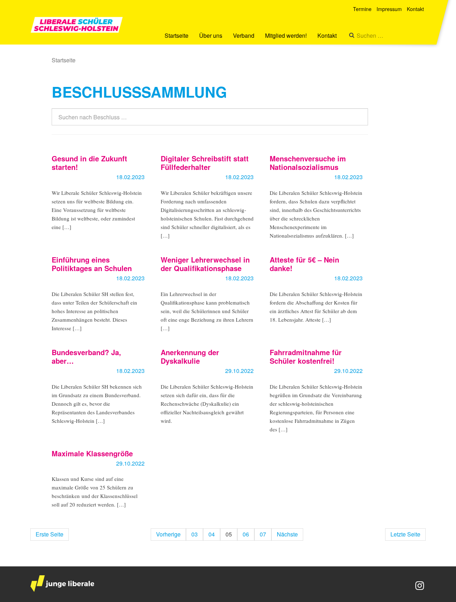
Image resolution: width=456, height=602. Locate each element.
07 (263, 534)
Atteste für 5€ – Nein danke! (304, 263)
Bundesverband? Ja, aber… (86, 356)
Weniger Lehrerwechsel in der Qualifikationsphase (205, 263)
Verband (243, 35)
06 (246, 534)
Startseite (176, 35)
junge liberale (62, 583)
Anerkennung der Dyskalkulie (190, 356)
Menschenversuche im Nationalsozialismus (308, 162)
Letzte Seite (405, 534)
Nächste (287, 534)
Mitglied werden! (286, 35)
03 (194, 534)
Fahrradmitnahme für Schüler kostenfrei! (306, 356)
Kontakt (327, 35)
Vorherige (168, 534)
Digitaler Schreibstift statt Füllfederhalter (205, 162)
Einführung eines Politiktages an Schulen (92, 263)
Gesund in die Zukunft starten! (89, 162)
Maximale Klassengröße (92, 453)
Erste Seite (49, 534)
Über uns (210, 35)
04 (211, 534)
